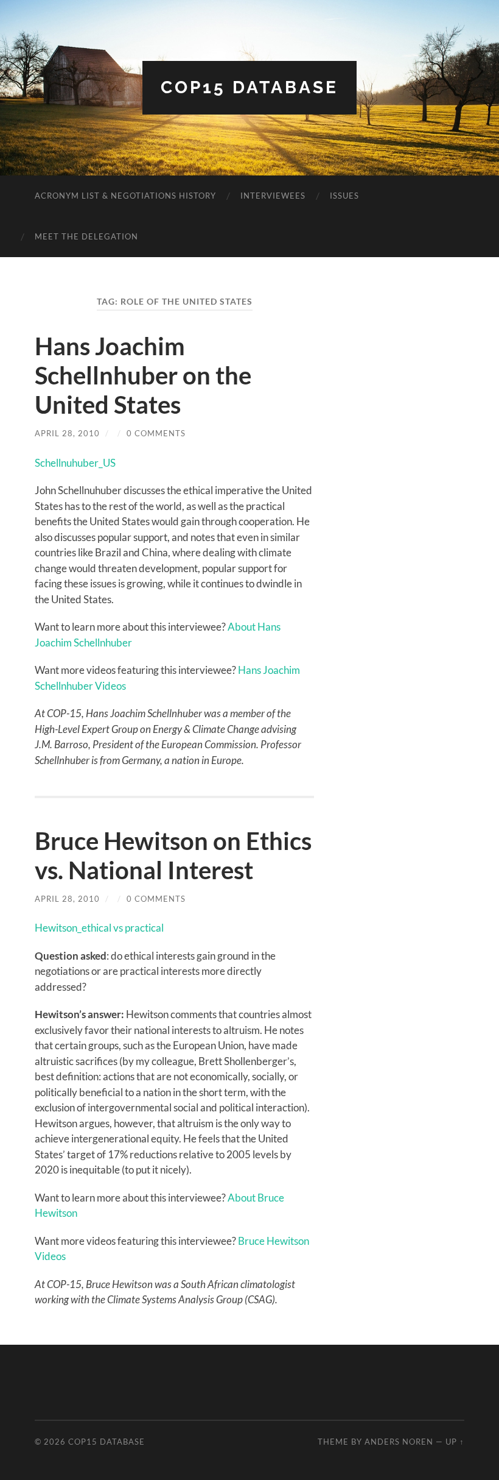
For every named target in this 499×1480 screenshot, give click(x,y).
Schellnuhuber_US (75, 462)
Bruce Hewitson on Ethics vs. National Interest (173, 855)
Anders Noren (399, 1441)
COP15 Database (249, 87)
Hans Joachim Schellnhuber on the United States (143, 375)
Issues (344, 195)
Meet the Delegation (86, 236)
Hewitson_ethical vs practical (99, 927)
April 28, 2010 (67, 433)
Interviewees (272, 195)
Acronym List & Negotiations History (125, 195)
